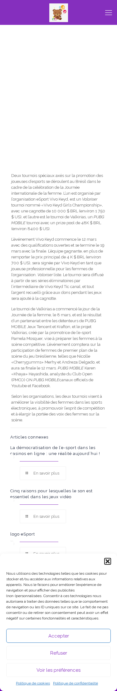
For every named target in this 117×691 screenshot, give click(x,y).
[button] (108, 561)
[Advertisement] (58, 109)
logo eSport (22, 534)
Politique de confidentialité (75, 683)
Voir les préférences (58, 670)
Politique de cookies (33, 683)
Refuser (58, 653)
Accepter (58, 636)
